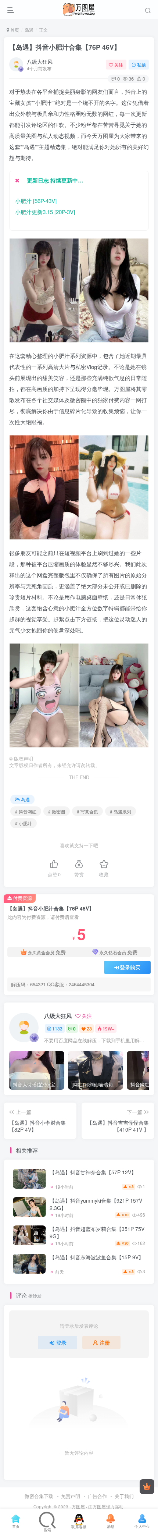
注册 (105, 1342)
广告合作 (97, 1496)
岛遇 (29, 29)
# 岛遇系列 (120, 811)
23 (89, 1028)
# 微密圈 (56, 811)
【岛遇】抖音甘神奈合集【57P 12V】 (93, 1172)
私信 (141, 64)
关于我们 (124, 1496)
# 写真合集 (87, 811)
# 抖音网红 (25, 811)
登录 (61, 1342)
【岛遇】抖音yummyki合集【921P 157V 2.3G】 (96, 1204)
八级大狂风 (40, 61)
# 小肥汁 (23, 823)
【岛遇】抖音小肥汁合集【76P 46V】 (65, 47)
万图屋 (78, 1506)
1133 (57, 1028)
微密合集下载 (39, 1496)
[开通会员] (147, 1486)
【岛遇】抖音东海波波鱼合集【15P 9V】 (97, 1257)
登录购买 (130, 967)
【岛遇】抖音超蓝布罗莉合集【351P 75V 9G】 (97, 1232)
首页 (14, 29)
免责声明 (70, 1496)
